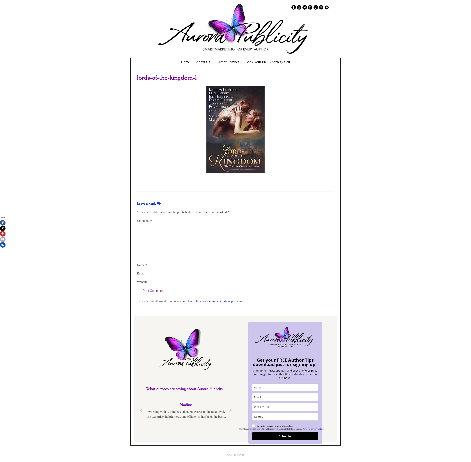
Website (142, 282)
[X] (3, 228)
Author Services (227, 62)
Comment (144, 220)
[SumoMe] (3, 245)
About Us (203, 62)
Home (185, 62)
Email (142, 273)
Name (142, 265)
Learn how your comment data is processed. (216, 301)
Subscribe (285, 436)
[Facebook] (3, 223)
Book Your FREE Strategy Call (267, 62)
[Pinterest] (3, 234)
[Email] (3, 239)
